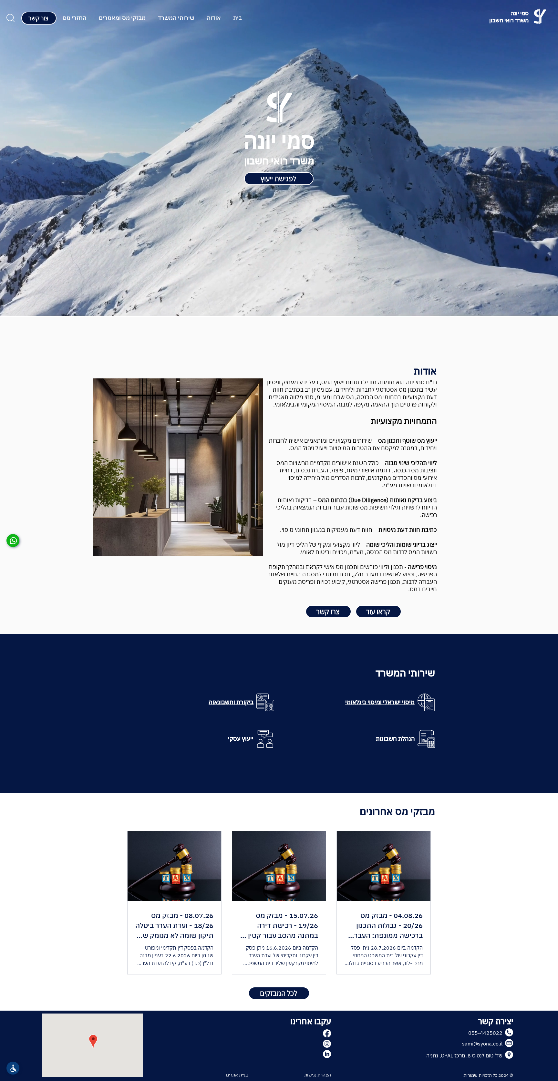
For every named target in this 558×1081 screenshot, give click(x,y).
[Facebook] (327, 1033)
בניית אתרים (237, 1075)
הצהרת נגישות (317, 1075)
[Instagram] (327, 1044)
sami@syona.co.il (482, 1043)
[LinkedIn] (327, 1054)
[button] (176, 18)
